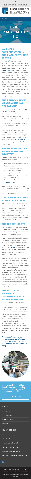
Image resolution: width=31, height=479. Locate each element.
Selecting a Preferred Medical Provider (15, 455)
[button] (5, 19)
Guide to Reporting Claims (11, 451)
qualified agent (14, 247)
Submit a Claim (7, 439)
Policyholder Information (11, 443)
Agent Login (6, 411)
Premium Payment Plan (10, 447)
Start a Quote (6, 423)
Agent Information (8, 415)
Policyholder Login (8, 435)
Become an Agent (8, 419)
